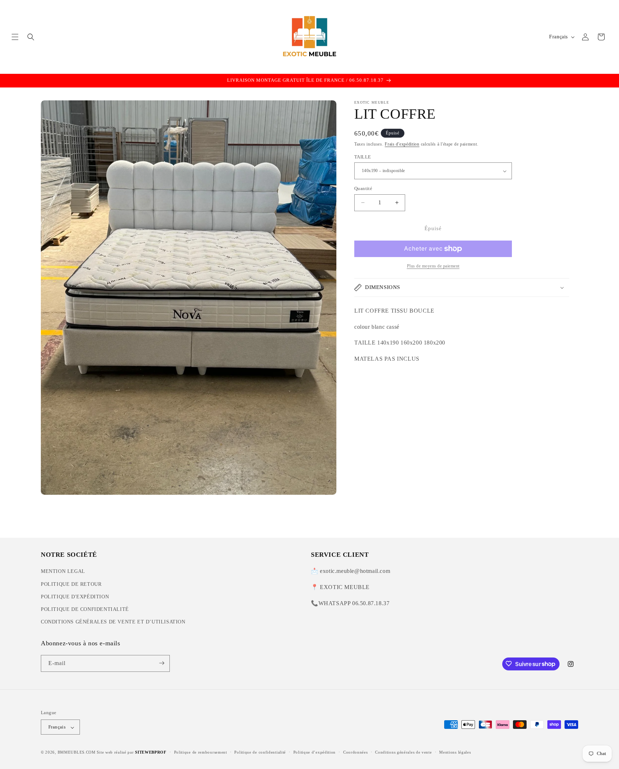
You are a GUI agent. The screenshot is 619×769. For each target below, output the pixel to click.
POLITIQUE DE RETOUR (71, 584)
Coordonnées (355, 752)
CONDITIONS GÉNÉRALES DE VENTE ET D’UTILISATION (113, 622)
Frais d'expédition (402, 144)
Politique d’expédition (314, 752)
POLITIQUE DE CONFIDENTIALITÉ (85, 609)
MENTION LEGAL (63, 571)
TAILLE (362, 157)
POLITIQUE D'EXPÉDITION (75, 596)
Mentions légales (455, 752)
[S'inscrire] (161, 663)
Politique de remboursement (200, 752)
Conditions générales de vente (403, 752)
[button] (15, 37)
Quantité (363, 188)
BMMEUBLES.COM (77, 752)
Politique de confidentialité (260, 752)
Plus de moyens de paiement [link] (433, 266)
